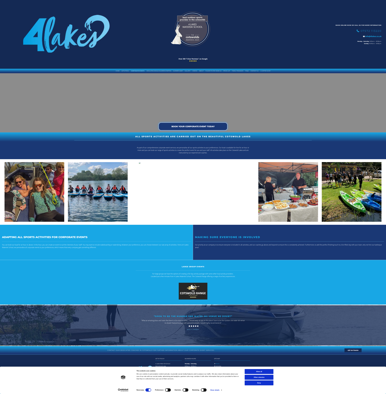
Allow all (259, 371)
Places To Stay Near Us (213, 71)
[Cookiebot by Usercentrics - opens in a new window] (123, 390)
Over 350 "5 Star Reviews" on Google (193, 59)
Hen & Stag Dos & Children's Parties (158, 71)
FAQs (247, 71)
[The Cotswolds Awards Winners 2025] (193, 29)
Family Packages (237, 71)
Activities (125, 71)
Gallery (187, 71)
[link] (125, 71)
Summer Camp (178, 71)
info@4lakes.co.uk (373, 36)
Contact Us (254, 71)
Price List (226, 71)
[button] (193, 126)
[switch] (168, 390)
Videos (194, 71)
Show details (214, 390)
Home (118, 71)
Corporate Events (137, 71)
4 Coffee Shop (265, 71)
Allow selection (259, 377)
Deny (259, 383)
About (201, 71)
